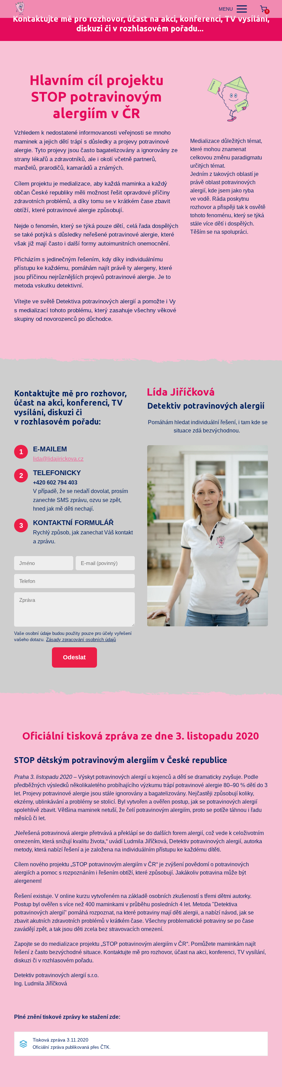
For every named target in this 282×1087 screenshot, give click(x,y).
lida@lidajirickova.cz (58, 459)
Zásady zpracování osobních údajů (81, 639)
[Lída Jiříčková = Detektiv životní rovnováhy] (20, 9)
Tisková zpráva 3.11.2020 (60, 1040)
